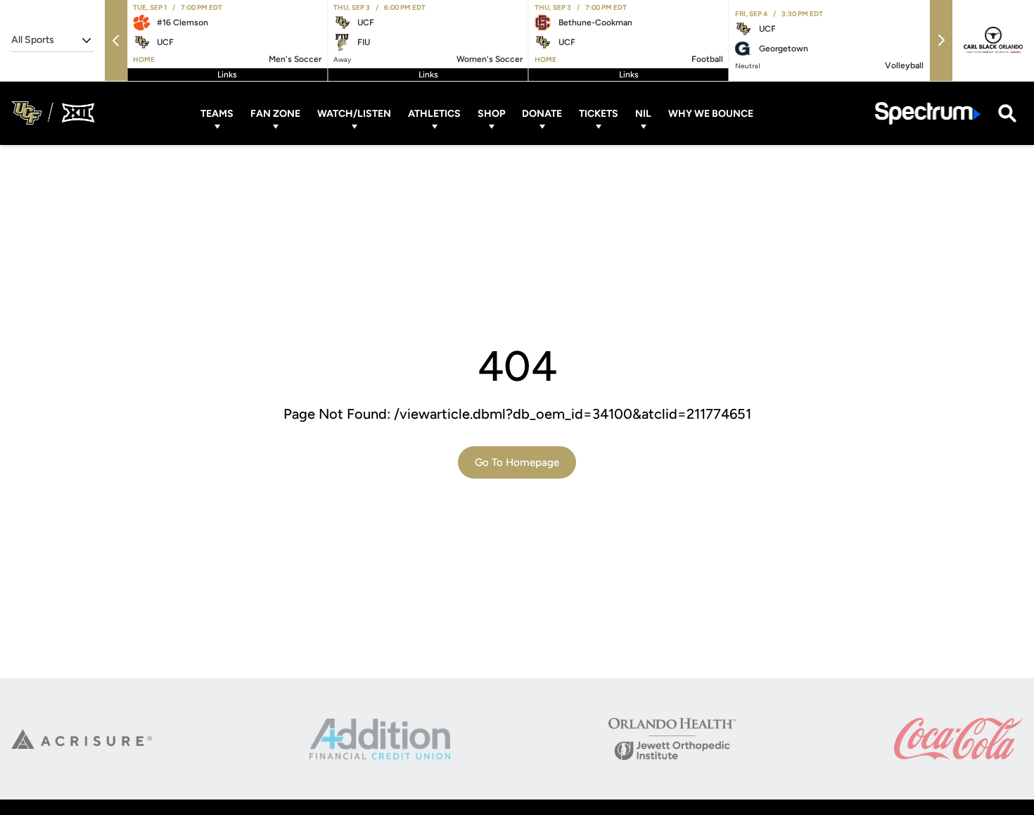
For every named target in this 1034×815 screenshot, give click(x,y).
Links (227, 75)
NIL (643, 113)
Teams (217, 113)
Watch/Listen (354, 113)
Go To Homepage (517, 462)
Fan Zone (275, 113)
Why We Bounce (710, 113)
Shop (491, 113)
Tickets (598, 113)
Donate (542, 113)
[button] (116, 40)
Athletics (434, 113)
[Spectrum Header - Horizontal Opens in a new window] (928, 113)
